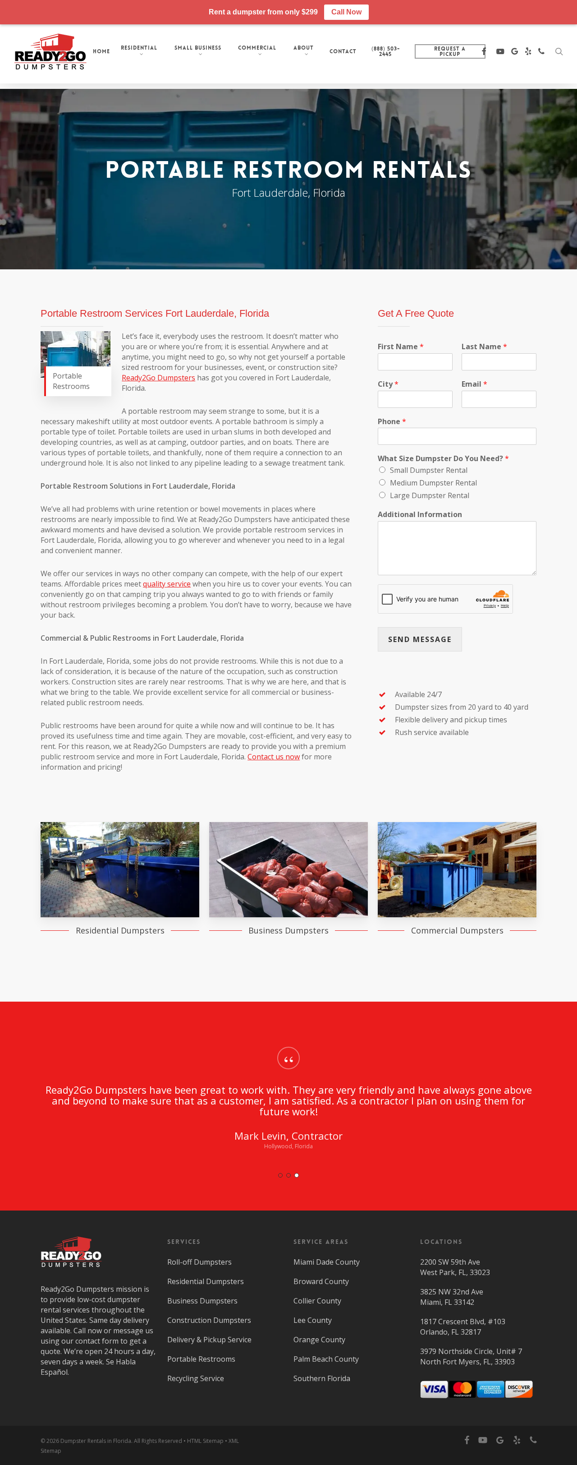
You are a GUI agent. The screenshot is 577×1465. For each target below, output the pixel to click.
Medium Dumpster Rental (433, 483)
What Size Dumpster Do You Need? (443, 458)
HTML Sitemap (205, 1441)
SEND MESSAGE (420, 639)
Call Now (346, 12)
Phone (392, 421)
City (388, 384)
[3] (296, 1175)
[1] (280, 1175)
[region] (288, 1108)
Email (474, 384)
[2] (288, 1175)
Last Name (484, 346)
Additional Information (420, 514)
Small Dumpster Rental (428, 470)
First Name (401, 346)
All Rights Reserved (158, 1441)
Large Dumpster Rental (429, 495)
